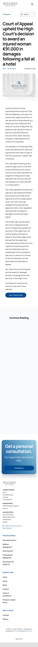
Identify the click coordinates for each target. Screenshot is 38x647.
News (4, 68)
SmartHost (29, 631)
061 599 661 (8, 528)
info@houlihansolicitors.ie (13, 526)
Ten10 (15, 631)
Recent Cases (11, 68)
